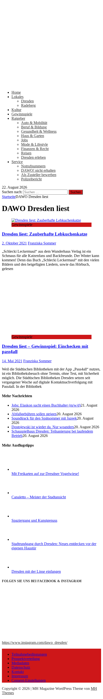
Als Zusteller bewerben (38, 175)
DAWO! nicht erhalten (38, 170)
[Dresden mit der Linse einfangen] (29, 567)
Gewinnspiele (21, 114)
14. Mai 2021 (12, 361)
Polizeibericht (31, 179)
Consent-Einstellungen (28, 680)
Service (17, 162)
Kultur (16, 110)
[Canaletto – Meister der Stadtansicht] (29, 493)
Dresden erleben (33, 157)
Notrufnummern (33, 166)
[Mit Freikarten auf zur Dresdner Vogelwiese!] (29, 469)
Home (16, 92)
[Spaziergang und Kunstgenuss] (29, 516)
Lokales (17, 97)
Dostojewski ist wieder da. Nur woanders (42, 427)
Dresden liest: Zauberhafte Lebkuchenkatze (44, 234)
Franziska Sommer (42, 243)
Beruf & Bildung (34, 127)
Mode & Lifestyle (34, 144)
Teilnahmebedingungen (29, 654)
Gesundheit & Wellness (39, 131)
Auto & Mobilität (34, 123)
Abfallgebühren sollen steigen (34, 414)
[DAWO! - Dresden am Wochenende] (51, 84)
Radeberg (28, 105)
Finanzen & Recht (35, 149)
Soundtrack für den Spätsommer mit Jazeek (44, 418)
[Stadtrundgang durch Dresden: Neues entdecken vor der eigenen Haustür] (29, 539)
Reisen (26, 153)
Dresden (27, 101)
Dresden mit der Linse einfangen (36, 571)
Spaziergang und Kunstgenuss (34, 520)
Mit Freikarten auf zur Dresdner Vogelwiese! (45, 474)
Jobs (24, 140)
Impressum (19, 676)
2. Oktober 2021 (14, 243)
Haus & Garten (32, 136)
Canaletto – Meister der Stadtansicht (38, 497)
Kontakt (17, 672)
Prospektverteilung (25, 659)
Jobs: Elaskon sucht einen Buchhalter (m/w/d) (46, 405)
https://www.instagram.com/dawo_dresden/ (34, 642)
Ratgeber (18, 118)
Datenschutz (20, 667)
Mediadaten (20, 663)
